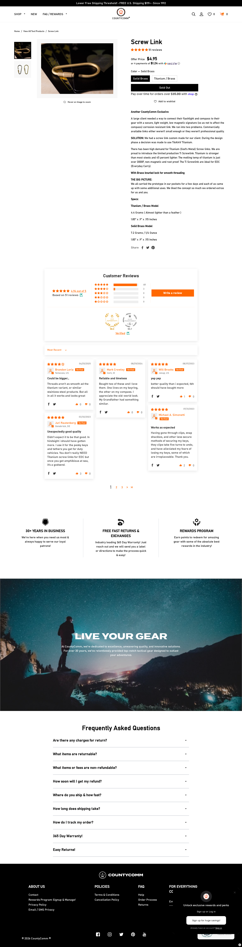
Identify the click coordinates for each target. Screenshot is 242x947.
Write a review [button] (172, 293)
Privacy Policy (37, 904)
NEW (34, 14)
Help (141, 894)
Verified (120, 333)
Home (17, 31)
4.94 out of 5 (78, 291)
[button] (140, 49)
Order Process (147, 899)
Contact (33, 894)
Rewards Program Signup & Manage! (52, 899)
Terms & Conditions (107, 894)
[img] (55, 364)
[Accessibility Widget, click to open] (240, 945)
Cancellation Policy (107, 899)
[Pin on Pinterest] (153, 247)
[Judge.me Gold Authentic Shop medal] (112, 320)
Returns (143, 904)
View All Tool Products (33, 31)
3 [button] (122, 487)
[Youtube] (144, 934)
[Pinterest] (133, 934)
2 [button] (116, 487)
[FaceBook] (98, 934)
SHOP (17, 14)
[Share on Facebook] (142, 247)
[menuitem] (22, 50)
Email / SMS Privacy (41, 909)
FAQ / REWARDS (53, 14)
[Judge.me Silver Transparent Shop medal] (130, 320)
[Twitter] (121, 934)
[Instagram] (110, 934)
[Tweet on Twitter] (147, 247)
